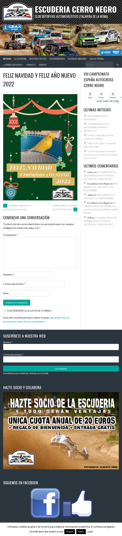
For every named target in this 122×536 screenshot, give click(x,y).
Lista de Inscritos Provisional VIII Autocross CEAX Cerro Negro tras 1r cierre (101, 154)
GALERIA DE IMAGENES (77, 58)
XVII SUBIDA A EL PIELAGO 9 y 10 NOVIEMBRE (101, 187)
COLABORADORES (57, 58)
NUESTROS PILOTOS (38, 58)
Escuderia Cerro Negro (76, 9)
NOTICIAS (7, 58)
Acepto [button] (69, 531)
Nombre (8, 274)
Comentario (10, 234)
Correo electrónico (14, 283)
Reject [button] (81, 531)
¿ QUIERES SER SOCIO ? (13, 64)
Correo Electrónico (13, 354)
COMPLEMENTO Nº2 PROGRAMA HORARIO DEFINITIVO (96, 127)
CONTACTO (31, 64)
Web (6, 293)
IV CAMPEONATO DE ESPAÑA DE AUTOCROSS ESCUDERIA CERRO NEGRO (100, 175)
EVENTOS (42, 64)
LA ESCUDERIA (20, 58)
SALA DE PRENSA (97, 58)
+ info (89, 531)
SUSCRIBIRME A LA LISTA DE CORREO (29, 310)
